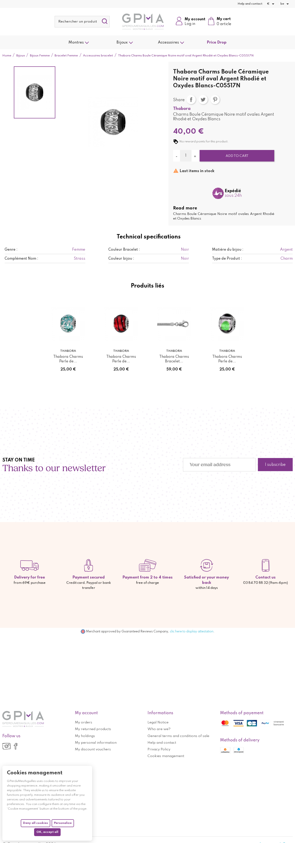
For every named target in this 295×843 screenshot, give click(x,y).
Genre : (11, 250)
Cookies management (166, 756)
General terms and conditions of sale (178, 736)
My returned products (93, 729)
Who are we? (159, 729)
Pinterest (215, 99)
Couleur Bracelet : (124, 250)
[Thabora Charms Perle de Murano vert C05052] (227, 323)
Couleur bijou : (121, 259)
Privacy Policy (159, 749)
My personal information (96, 743)
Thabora (182, 109)
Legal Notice (158, 722)
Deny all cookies (35, 823)
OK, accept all (47, 832)
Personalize (63, 823)
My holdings (85, 736)
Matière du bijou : (227, 250)
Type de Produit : (227, 259)
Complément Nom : (21, 259)
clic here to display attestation (191, 631)
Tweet (203, 99)
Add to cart (237, 156)
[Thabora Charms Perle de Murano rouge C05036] (121, 323)
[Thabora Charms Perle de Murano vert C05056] (68, 323)
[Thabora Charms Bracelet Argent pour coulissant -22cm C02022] (174, 323)
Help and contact (250, 3)
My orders (83, 722)
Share (191, 99)
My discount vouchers (93, 749)
